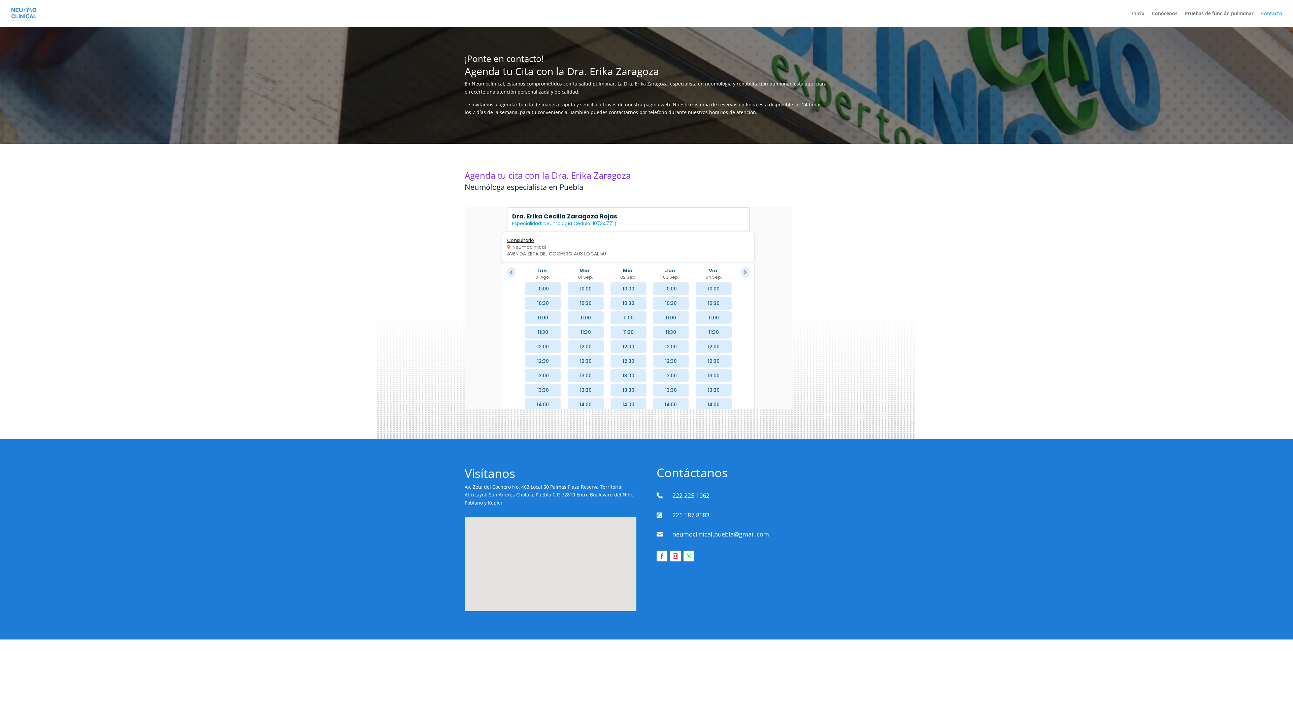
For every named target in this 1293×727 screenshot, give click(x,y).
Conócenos (1165, 13)
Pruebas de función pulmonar (1219, 13)
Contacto (1271, 13)
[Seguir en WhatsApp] (689, 556)
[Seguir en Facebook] (662, 556)
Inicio (1138, 13)
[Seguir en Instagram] (675, 556)
